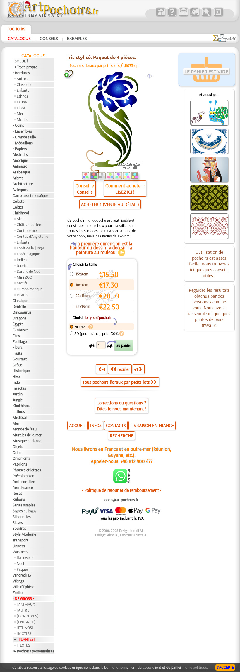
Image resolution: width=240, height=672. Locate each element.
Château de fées (29, 224)
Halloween (25, 557)
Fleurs (18, 347)
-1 (103, 369)
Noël (20, 563)
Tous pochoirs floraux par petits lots (116, 382)
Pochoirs (16, 29)
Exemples (77, 38)
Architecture (23, 183)
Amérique (20, 160)
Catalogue (19, 38)
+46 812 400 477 (136, 461)
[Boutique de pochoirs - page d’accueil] (52, 16)
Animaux (20, 166)
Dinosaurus (22, 312)
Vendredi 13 (22, 575)
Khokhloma (22, 405)
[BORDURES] (28, 616)
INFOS (96, 425)
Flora (21, 107)
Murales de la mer (27, 434)
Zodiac (18, 592)
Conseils (49, 38)
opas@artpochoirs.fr (121, 499)
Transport (20, 540)
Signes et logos (24, 510)
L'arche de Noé (28, 271)
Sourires (19, 528)
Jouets (22, 265)
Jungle (18, 399)
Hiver (17, 376)
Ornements (21, 458)
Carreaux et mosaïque (30, 195)
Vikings (18, 581)
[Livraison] (194, 15)
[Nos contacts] (183, 15)
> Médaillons (23, 142)
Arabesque (21, 172)
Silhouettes (22, 516)
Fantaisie (20, 329)
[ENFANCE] (26, 621)
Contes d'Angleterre (32, 236)
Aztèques (20, 189)
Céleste (18, 201)
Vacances (20, 551)
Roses (17, 493)
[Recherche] (206, 15)
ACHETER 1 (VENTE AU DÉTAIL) (110, 204)
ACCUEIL (77, 425)
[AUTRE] (24, 610)
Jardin (18, 394)
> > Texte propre (25, 67)
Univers (19, 545)
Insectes (19, 388)
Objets (18, 446)
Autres (22, 78)
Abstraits (20, 154)
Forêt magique (28, 253)
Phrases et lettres (27, 470)
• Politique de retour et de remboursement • (122, 490)
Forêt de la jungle (30, 248)
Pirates (22, 294)
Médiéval (20, 417)
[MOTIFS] (25, 633)
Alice (20, 218)
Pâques (22, 569)
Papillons (20, 464)
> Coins (18, 125)
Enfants (23, 90)
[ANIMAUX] (27, 604)
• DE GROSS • (23, 598)
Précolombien (23, 475)
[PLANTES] (26, 639)
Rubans (19, 499)
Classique (24, 84)
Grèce (17, 364)
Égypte (18, 324)
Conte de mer (27, 230)
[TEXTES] (24, 645)
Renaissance (23, 487)
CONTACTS (116, 425)
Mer (20, 113)
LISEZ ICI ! (124, 192)
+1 (136, 369)
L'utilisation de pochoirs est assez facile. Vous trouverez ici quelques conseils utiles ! (209, 263)
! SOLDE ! (20, 61)
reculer (123, 369)
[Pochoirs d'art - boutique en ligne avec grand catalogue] (160, 15)
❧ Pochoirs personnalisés (33, 651)
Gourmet (20, 359)
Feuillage (20, 341)
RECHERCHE (121, 435)
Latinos (19, 411)
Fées (16, 335)
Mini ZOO (24, 277)
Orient (18, 452)
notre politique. (195, 667)
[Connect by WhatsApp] (121, 481)
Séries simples (24, 505)
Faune (22, 102)
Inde (16, 382)
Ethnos (22, 96)
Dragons (19, 318)
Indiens (22, 259)
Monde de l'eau (25, 429)
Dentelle (19, 306)
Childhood (21, 213)
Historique (21, 370)
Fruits (17, 353)
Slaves (18, 522)
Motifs (22, 119)
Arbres (18, 177)
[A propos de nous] (172, 15)
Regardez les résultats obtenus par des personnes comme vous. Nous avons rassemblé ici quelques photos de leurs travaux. (209, 307)
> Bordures (21, 72)
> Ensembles (22, 131)
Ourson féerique (29, 288)
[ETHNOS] (25, 627)
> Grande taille (24, 137)
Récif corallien (24, 481)
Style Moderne (24, 534)
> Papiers (20, 148)
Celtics (18, 207)
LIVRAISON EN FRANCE (152, 425)
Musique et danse (27, 440)
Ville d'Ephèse (23, 586)
